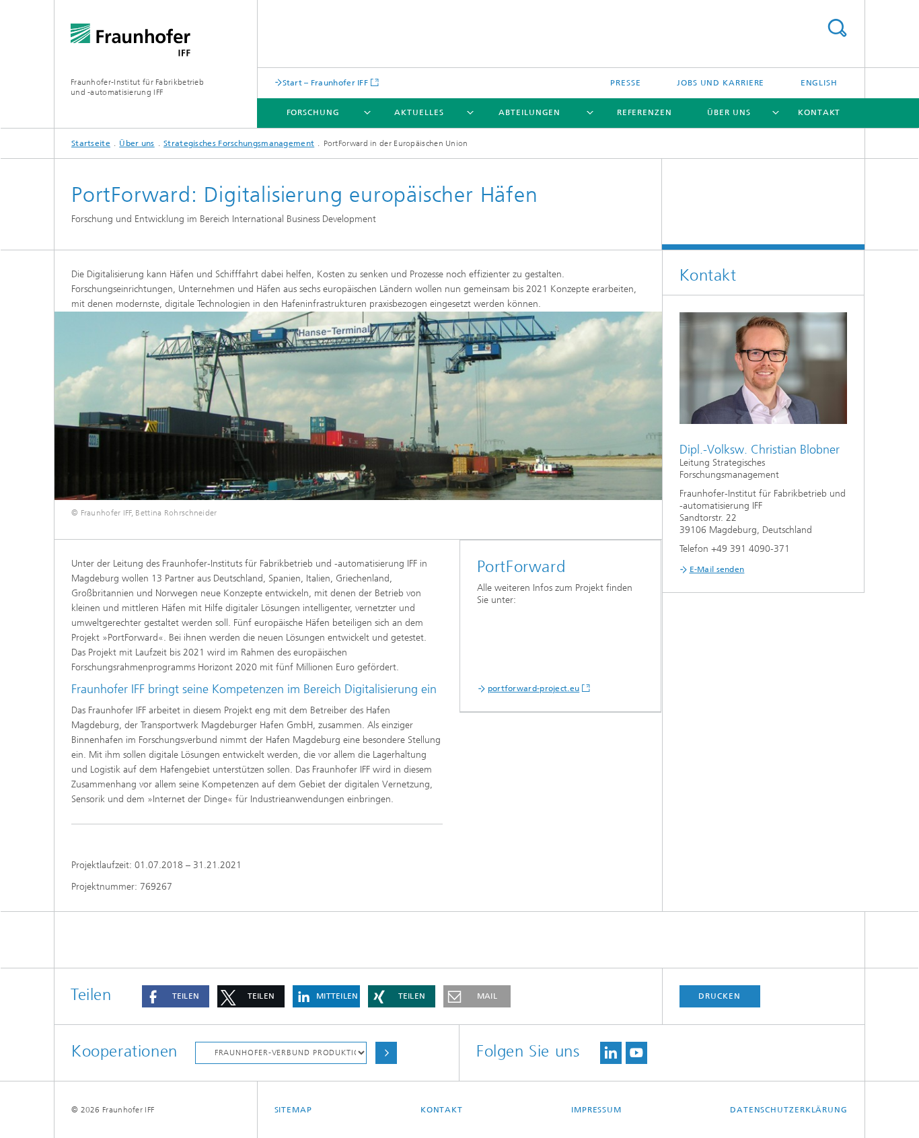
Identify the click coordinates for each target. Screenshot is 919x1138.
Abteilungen (529, 112)
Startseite (90, 143)
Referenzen (644, 112)
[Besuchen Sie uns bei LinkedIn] (611, 1053)
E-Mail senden (717, 569)
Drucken (719, 996)
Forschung (313, 112)
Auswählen (386, 1053)
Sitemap (293, 1109)
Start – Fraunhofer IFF (326, 82)
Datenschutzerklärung (789, 1109)
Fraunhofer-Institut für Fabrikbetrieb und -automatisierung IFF (137, 87)
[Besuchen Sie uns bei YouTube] (636, 1053)
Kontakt (819, 112)
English (819, 82)
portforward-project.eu (534, 688)
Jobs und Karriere (720, 82)
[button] (175, 996)
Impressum (596, 1109)
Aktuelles (418, 112)
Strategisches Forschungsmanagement (238, 143)
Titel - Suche (837, 28)
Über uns (728, 112)
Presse (625, 82)
